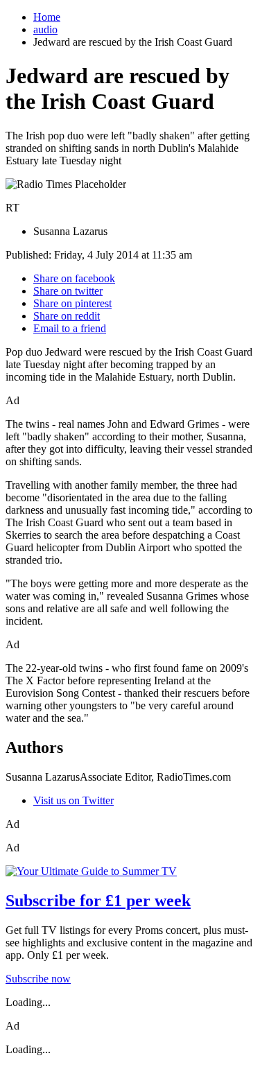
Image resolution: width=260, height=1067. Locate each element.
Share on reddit (66, 316)
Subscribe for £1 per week (98, 901)
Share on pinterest (72, 303)
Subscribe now (38, 978)
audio (45, 29)
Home (46, 17)
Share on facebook (74, 278)
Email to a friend (69, 328)
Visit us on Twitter (73, 800)
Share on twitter (68, 291)
